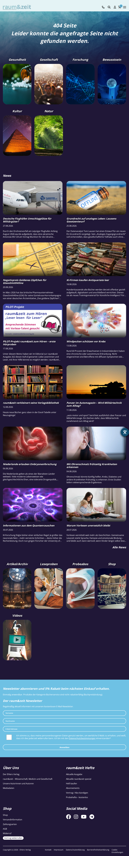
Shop (5, 815)
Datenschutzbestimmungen (82, 738)
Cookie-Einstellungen (117, 851)
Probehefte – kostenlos (77, 797)
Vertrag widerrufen (13, 838)
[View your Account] (115, 7)
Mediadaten (8, 788)
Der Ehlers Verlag (11, 774)
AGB (5, 828)
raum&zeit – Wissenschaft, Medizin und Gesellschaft (27, 779)
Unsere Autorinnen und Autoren (18, 783)
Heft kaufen (71, 783)
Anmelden (64, 747)
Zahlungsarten (10, 824)
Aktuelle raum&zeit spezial (78, 779)
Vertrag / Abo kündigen (77, 792)
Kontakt (48, 850)
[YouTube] (84, 816)
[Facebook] (68, 816)
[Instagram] (76, 816)
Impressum (58, 850)
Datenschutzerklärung (75, 850)
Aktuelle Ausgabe (74, 774)
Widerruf (7, 833)
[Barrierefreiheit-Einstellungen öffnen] (125, 432)
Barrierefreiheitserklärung (98, 850)
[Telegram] (91, 816)
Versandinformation (12, 819)
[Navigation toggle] (124, 7)
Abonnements (72, 788)
